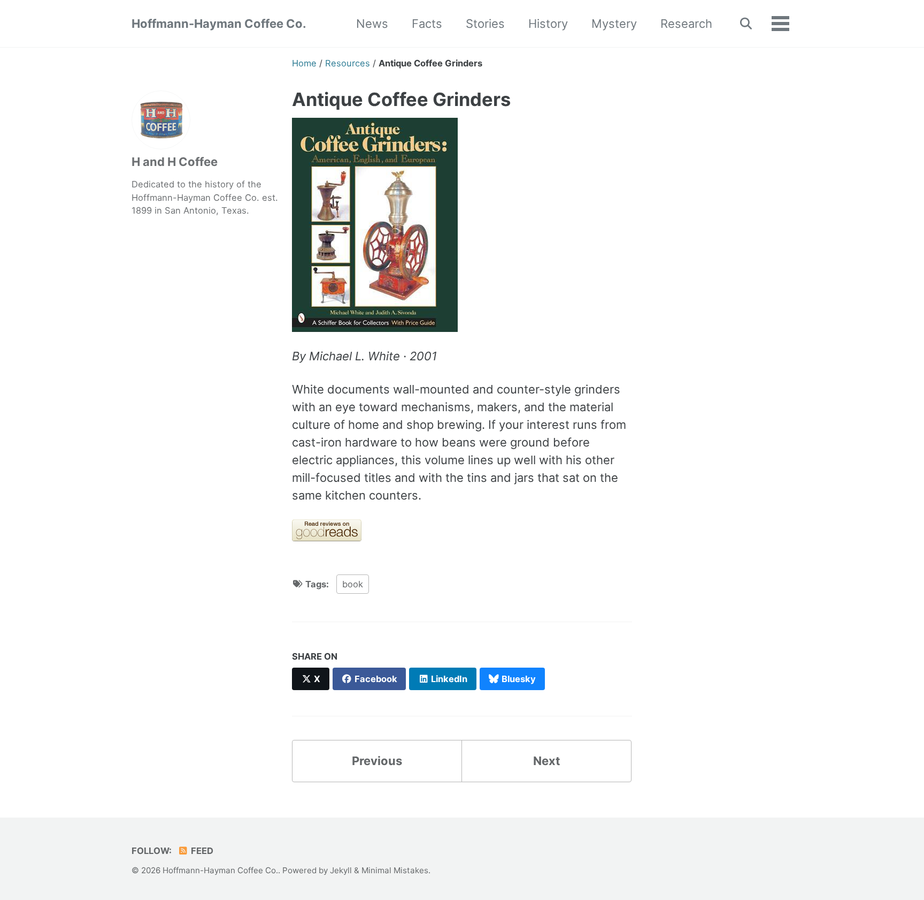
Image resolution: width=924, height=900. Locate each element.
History (548, 24)
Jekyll (341, 870)
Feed (201, 850)
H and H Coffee (175, 162)
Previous (377, 761)
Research (686, 24)
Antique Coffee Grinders (401, 99)
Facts (427, 24)
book (352, 584)
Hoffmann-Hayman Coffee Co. (219, 24)
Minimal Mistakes (394, 870)
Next (546, 761)
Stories (485, 24)
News (372, 24)
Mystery (614, 24)
